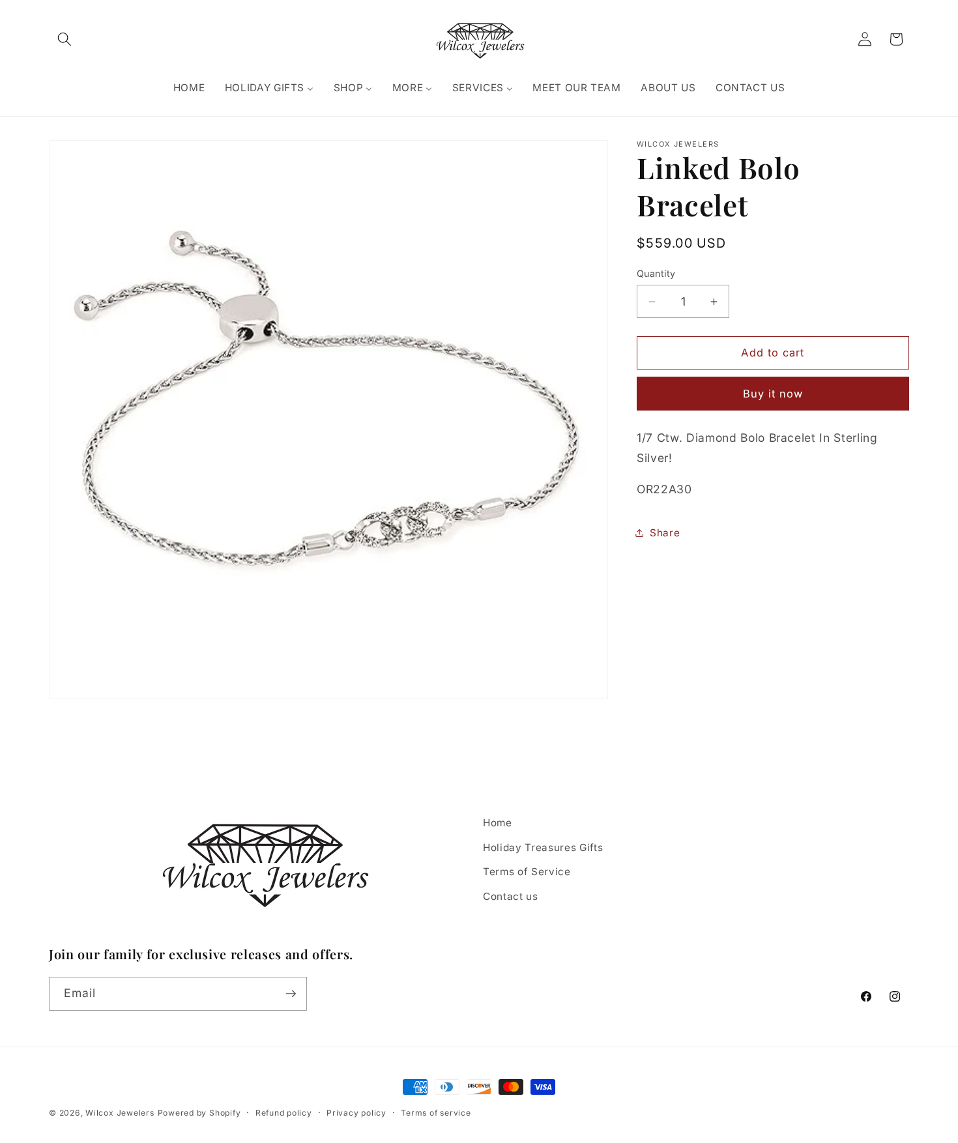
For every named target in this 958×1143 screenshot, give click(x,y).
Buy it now (773, 393)
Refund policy (283, 1113)
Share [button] (665, 533)
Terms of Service (527, 871)
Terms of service (436, 1113)
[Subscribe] (290, 994)
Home (497, 823)
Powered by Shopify (199, 1113)
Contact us (510, 896)
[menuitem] (188, 88)
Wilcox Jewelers (119, 1113)
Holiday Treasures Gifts (543, 847)
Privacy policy (356, 1113)
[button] (64, 39)
